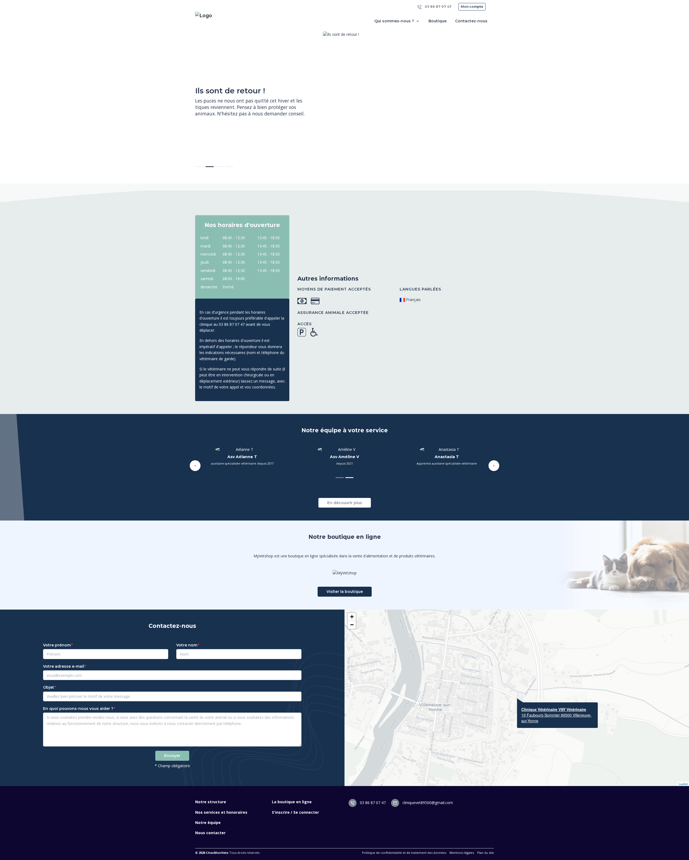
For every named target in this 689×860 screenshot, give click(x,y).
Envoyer (172, 755)
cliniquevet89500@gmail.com (427, 802)
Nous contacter (210, 832)
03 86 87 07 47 (438, 7)
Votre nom (186, 645)
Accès (304, 323)
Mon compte (472, 7)
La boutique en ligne (292, 801)
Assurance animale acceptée (333, 312)
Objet (48, 687)
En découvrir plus (344, 502)
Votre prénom (57, 645)
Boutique (437, 21)
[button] (195, 465)
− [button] (352, 624)
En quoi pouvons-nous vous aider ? (78, 708)
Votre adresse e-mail (63, 666)
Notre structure (210, 801)
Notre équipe (208, 822)
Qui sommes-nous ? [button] (394, 21)
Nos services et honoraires (221, 812)
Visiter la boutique (344, 591)
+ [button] (352, 616)
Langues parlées (420, 289)
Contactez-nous (471, 21)
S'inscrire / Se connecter (295, 812)
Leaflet (683, 784)
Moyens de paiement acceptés (334, 289)
